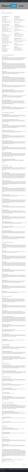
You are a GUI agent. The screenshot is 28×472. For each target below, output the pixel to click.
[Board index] (14, 5)
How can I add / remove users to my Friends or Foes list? (19, 31)
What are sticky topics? (4, 50)
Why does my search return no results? (18, 34)
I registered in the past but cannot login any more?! (8, 20)
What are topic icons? (4, 51)
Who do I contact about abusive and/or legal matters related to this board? (19, 49)
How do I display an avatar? (5, 30)
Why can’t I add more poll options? (6, 37)
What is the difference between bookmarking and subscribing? (20, 39)
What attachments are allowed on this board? (19, 44)
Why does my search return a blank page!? (19, 35)
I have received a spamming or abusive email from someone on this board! (20, 27)
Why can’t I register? (4, 18)
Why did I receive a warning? (5, 40)
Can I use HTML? (4, 46)
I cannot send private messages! (18, 25)
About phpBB (3, 441)
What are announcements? (5, 49)
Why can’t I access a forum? (5, 39)
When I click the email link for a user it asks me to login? (7, 32)
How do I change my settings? (5, 25)
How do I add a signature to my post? (6, 36)
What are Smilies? (4, 47)
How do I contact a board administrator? (18, 50)
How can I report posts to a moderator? (6, 41)
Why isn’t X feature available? (17, 48)
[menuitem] (5, 1)
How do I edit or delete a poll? (5, 38)
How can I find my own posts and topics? (18, 36)
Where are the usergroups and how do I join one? (19, 19)
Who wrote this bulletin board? (17, 47)
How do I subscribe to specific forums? (18, 41)
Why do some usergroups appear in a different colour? (19, 21)
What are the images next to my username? (7, 29)
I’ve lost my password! (4, 21)
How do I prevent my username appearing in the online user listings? (7, 26)
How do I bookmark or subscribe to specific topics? (20, 40)
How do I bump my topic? (5, 43)
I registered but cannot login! (5, 19)
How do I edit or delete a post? (5, 35)
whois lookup (3, 451)
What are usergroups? (16, 18)
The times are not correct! (5, 27)
